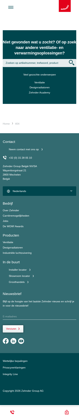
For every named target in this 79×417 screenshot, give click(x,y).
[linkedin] (13, 341)
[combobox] (39, 191)
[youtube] (21, 341)
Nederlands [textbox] (19, 191)
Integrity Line (10, 374)
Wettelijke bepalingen (15, 360)
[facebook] (6, 341)
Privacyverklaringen (14, 367)
